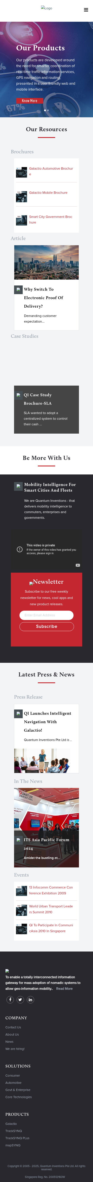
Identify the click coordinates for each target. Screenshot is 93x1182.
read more (64, 988)
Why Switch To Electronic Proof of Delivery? (43, 298)
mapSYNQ (12, 1145)
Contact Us (13, 1027)
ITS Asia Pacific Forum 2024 (46, 844)
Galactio (11, 1123)
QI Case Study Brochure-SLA (38, 399)
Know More (29, 100)
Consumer (12, 1075)
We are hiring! (14, 1049)
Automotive (13, 1082)
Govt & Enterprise (17, 1090)
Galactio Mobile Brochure (48, 192)
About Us (12, 1034)
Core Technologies (18, 1097)
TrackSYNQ (13, 1131)
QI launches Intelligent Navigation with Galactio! (47, 722)
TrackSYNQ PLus (17, 1138)
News (9, 1041)
